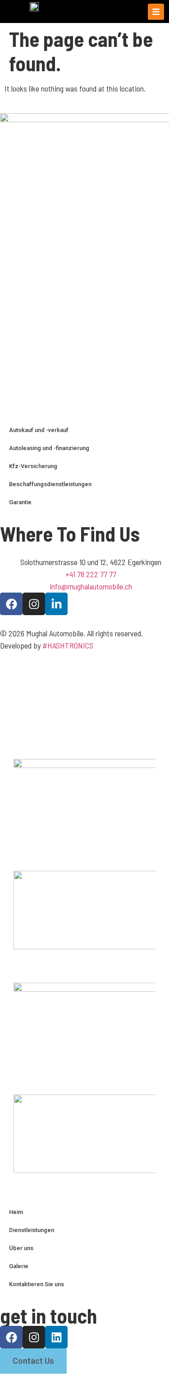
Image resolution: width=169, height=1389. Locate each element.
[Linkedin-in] (56, 604)
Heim (16, 1212)
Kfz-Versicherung (33, 466)
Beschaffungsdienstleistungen (50, 484)
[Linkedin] (56, 1337)
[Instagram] (34, 604)
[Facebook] (11, 604)
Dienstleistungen (31, 1230)
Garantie (20, 502)
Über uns (21, 1248)
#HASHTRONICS (67, 645)
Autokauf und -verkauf (39, 430)
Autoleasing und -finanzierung (49, 448)
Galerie (18, 1266)
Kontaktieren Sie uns (36, 1284)
